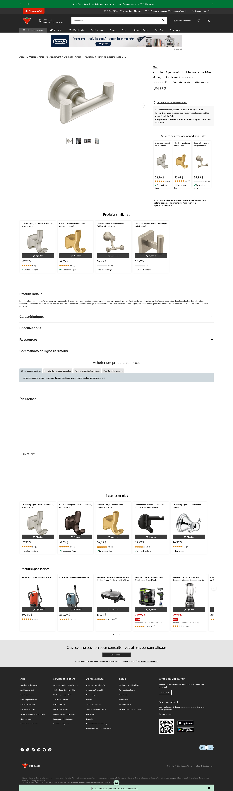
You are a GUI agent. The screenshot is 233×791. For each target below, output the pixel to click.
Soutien (139, 11)
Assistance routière (60, 700)
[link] (161, 82)
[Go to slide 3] (87, 141)
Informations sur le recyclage (96, 724)
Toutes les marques (93, 704)
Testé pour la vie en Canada (96, 709)
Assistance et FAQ (27, 690)
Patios (112, 30)
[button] (163, 20)
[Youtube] (38, 749)
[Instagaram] (33, 749)
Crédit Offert (112, 11)
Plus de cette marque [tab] (113, 371)
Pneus (124, 30)
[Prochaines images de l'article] (142, 105)
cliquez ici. (169, 205)
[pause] (28, 4)
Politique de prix (125, 704)
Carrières (89, 700)
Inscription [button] (127, 11)
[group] (151, 619)
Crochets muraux (84, 56)
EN (209, 11)
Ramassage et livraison (28, 700)
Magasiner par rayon (35, 30)
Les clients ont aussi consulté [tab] (57, 371)
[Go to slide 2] (78, 141)
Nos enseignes (91, 695)
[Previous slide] (20, 4)
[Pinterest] (44, 749)
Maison (32, 56)
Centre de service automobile (64, 690)
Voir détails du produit (182, 82)
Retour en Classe (141, 30)
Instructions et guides (61, 724)
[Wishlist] (198, 20)
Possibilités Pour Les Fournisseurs (98, 729)
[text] (163, 181)
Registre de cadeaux (60, 709)
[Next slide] (212, 4)
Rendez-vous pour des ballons (64, 714)
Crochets (68, 56)
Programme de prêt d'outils (63, 719)
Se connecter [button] (200, 11)
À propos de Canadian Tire (95, 685)
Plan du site (123, 695)
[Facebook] (22, 749)
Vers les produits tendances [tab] (87, 371)
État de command (183, 20)
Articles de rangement (50, 56)
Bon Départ (90, 714)
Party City (159, 30)
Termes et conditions (127, 690)
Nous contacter (26, 719)
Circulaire (58, 30)
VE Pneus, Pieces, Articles (62, 695)
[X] (27, 749)
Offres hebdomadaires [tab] (30, 371)
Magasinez (149, 4)
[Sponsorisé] (116, 41)
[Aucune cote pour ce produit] (159, 82)
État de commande (27, 695)
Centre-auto (175, 30)
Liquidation (98, 30)
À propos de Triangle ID (94, 690)
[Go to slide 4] (97, 141)
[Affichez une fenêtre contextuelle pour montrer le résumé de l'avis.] (40, 619)
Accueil (23, 56)
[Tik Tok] (50, 749)
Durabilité (89, 719)
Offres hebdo (78, 30)
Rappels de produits (27, 709)
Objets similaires (202, 82)
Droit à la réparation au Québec (130, 709)
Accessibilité (124, 700)
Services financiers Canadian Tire (65, 685)
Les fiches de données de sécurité (32, 714)
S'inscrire (165, 693)
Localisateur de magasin (29, 685)
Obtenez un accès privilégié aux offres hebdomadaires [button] (115, 788)
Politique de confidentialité (129, 685)
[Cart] (209, 20)
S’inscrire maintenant (148, 661)
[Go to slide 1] (69, 141)
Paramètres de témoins (29, 724)
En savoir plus (165, 714)
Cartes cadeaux (59, 704)
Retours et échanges (27, 704)
